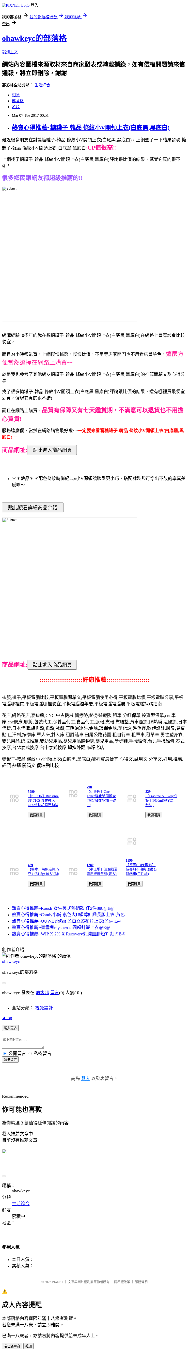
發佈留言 (10, 1060)
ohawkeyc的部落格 (34, 38)
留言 (54, 992)
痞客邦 (42, 992)
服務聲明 (141, 1282)
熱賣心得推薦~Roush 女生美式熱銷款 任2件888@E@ (63, 908)
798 (89, 787)
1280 (90, 865)
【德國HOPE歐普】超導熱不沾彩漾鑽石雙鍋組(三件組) (141, 869)
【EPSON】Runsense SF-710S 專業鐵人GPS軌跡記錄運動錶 (43, 800)
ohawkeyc (11, 961)
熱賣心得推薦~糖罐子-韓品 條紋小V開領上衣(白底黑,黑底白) (91, 127)
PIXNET (57, 1282)
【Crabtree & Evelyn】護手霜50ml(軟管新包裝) (161, 800)
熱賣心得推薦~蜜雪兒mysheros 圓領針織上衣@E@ (61, 927)
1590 (129, 860)
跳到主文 (10, 52)
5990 (31, 792)
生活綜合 (42, 85)
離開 (28, 1346)
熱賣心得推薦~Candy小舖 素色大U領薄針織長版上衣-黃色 (68, 914)
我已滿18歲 (12, 1346)
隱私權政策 (122, 1282)
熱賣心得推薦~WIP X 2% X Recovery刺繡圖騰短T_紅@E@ (69, 933)
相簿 (16, 95)
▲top (7, 1017)
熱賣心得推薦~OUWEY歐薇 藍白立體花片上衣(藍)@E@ (66, 921)
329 (148, 792)
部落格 (18, 101)
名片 (16, 107)
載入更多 (10, 1028)
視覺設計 (44, 1008)
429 (30, 865)
